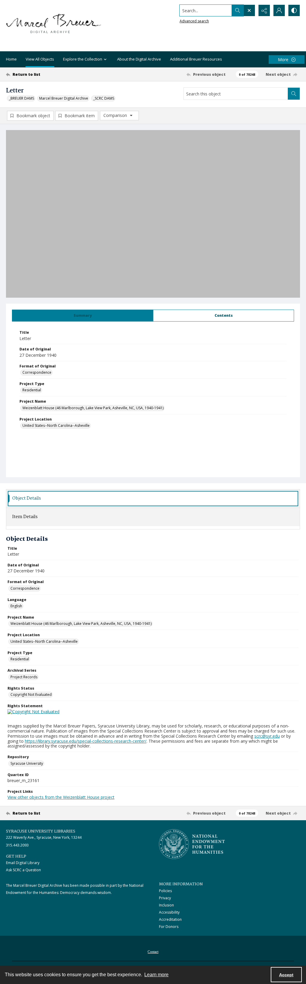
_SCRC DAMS (103, 98)
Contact (153, 952)
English (16, 605)
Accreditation (170, 919)
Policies (165, 890)
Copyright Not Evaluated (31, 694)
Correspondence (36, 372)
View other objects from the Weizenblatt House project (60, 797)
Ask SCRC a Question (23, 869)
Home (11, 59)
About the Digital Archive (139, 59)
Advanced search (194, 21)
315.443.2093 (17, 845)
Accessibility (169, 912)
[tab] (82, 315)
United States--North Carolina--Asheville (56, 425)
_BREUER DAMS (21, 98)
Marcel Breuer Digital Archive (63, 98)
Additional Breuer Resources (196, 59)
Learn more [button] (156, 974)
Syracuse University (26, 763)
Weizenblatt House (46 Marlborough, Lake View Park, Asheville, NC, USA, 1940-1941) (92, 407)
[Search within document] (294, 94)
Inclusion (166, 905)
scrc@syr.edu (267, 736)
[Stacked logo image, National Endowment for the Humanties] (192, 844)
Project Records (23, 676)
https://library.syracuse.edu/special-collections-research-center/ (85, 741)
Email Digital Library (22, 862)
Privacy (165, 897)
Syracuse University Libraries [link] (40, 831)
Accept (286, 974)
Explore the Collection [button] (82, 59)
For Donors (168, 926)
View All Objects (40, 59)
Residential (31, 390)
